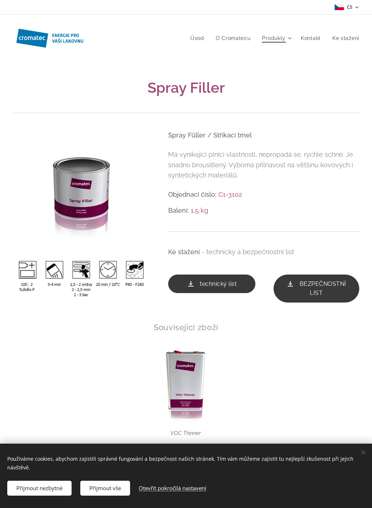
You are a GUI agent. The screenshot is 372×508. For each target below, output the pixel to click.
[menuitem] (199, 38)
